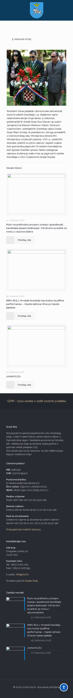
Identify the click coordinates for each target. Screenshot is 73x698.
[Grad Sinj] (36, 10)
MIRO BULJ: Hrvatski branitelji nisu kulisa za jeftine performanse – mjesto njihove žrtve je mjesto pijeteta (35, 304)
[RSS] (37, 692)
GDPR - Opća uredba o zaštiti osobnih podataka (36, 401)
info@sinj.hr (22, 574)
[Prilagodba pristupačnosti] (64, 687)
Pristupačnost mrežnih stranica (23, 529)
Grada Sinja (31, 580)
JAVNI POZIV (13, 376)
